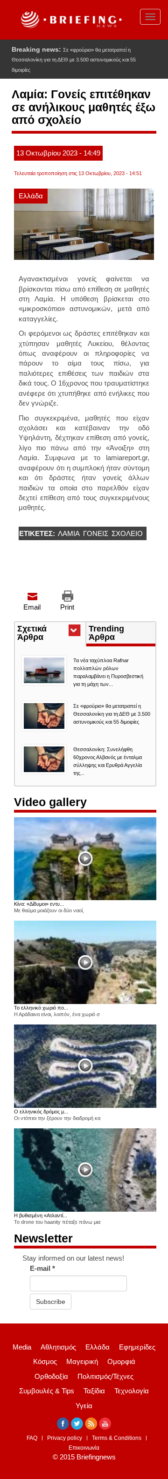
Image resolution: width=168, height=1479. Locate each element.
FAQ (32, 1438)
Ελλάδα (31, 196)
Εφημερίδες (137, 1347)
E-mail (42, 1268)
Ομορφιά (121, 1361)
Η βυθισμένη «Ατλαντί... (40, 1215)
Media (22, 1347)
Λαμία (69, 533)
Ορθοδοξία (51, 1376)
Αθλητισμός (58, 1347)
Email (32, 607)
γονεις (95, 533)
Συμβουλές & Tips (46, 1391)
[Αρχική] (70, 20)
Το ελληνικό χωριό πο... (41, 1008)
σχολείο (127, 533)
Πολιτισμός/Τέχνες (105, 1376)
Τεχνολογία (131, 1391)
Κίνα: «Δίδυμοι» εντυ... (39, 904)
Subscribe (50, 1301)
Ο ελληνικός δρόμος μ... (41, 1111)
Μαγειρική (82, 1361)
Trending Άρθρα (106, 633)
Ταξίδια (94, 1391)
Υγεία (84, 1406)
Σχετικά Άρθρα (47, 634)
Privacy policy (64, 1438)
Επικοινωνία (84, 1447)
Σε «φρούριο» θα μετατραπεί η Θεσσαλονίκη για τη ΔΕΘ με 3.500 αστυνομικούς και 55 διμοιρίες (74, 60)
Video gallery (50, 801)
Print (67, 607)
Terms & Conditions (116, 1438)
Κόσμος (45, 1361)
